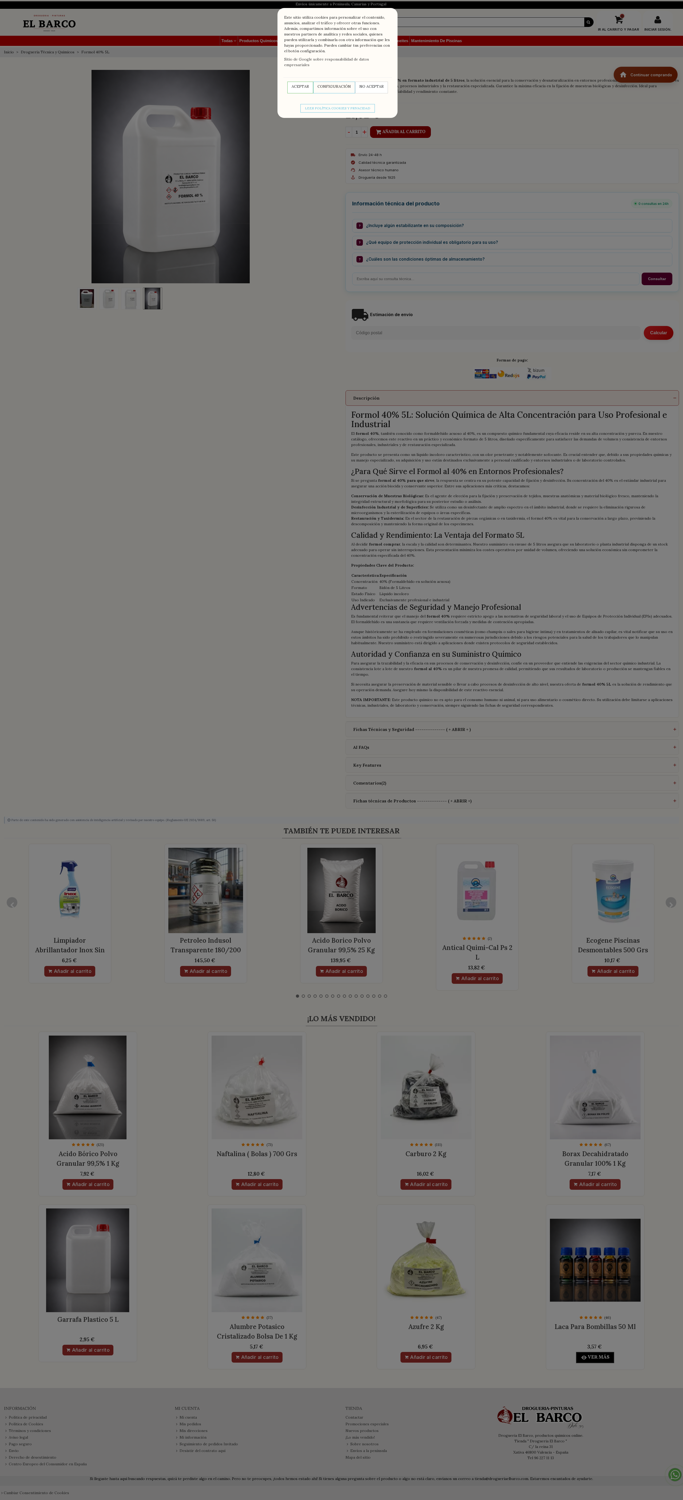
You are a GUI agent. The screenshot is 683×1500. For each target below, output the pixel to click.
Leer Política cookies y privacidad (337, 108)
